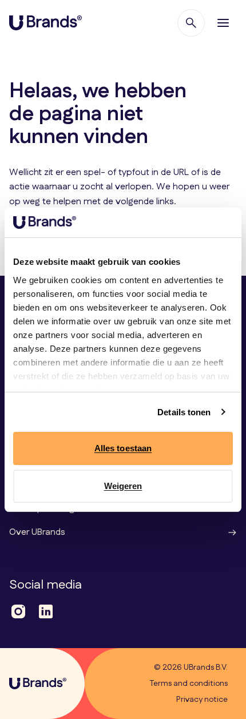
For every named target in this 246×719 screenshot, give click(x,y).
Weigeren (123, 486)
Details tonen (184, 412)
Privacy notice (202, 699)
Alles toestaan (123, 448)
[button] (223, 23)
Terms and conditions (188, 683)
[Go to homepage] (45, 22)
